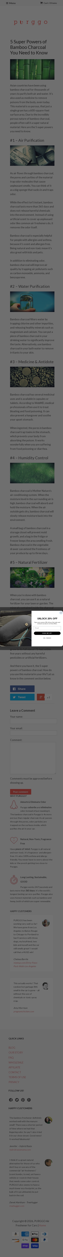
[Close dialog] (61, 613)
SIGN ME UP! (47, 633)
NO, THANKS (47, 638)
